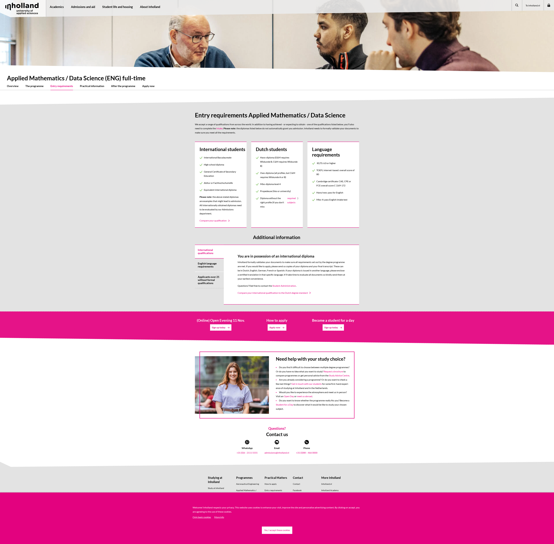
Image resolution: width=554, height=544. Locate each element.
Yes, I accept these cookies (277, 530)
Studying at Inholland (215, 480)
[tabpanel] (291, 274)
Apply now (148, 86)
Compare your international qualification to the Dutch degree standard (273, 292)
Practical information (92, 86)
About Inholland (150, 7)
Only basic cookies (202, 517)
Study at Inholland (216, 488)
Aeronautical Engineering (247, 484)
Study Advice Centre (339, 375)
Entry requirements (61, 86)
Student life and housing (117, 7)
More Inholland (331, 477)
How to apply (271, 484)
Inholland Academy (330, 490)
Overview (12, 86)
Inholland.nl (326, 484)
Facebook (297, 490)
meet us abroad (304, 396)
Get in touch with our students (306, 383)
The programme (34, 86)
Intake (219, 128)
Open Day (289, 396)
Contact (298, 477)
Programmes (244, 477)
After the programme (123, 86)
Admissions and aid (83, 7)
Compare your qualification (213, 220)
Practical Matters (276, 477)
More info (219, 517)
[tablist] (209, 274)
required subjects (291, 200)
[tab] (209, 251)
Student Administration (284, 285)
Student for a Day (284, 404)
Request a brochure (333, 371)
